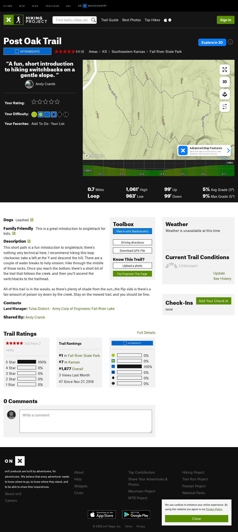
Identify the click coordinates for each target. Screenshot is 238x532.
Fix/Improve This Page (132, 274)
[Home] (27, 20)
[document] (196, 512)
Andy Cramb (45, 84)
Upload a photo (132, 266)
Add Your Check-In (213, 301)
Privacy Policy (214, 509)
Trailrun (52, 5)
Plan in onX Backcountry (132, 231)
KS (104, 51)
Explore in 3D (212, 42)
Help (78, 479)
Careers (11, 500)
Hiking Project (193, 472)
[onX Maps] (15, 464)
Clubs (78, 493)
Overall (77, 369)
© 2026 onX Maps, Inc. (107, 526)
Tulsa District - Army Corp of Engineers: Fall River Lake (71, 308)
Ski (68, 5)
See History (222, 278)
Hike (35, 5)
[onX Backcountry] (92, 6)
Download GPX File (132, 250)
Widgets (80, 486)
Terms (128, 526)
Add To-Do (39, 123)
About (79, 472)
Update (219, 273)
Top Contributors (141, 472)
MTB (22, 5)
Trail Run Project (195, 479)
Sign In (225, 20)
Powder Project (194, 486)
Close (196, 518)
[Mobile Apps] (167, 20)
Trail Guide (110, 20)
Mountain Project (141, 491)
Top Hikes (152, 20)
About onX (13, 494)
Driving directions (132, 242)
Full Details (146, 332)
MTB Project (137, 498)
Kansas (74, 362)
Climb (7, 5)
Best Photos (131, 20)
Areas (93, 51)
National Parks (193, 493)
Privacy (140, 526)
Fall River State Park (166, 51)
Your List (57, 123)
